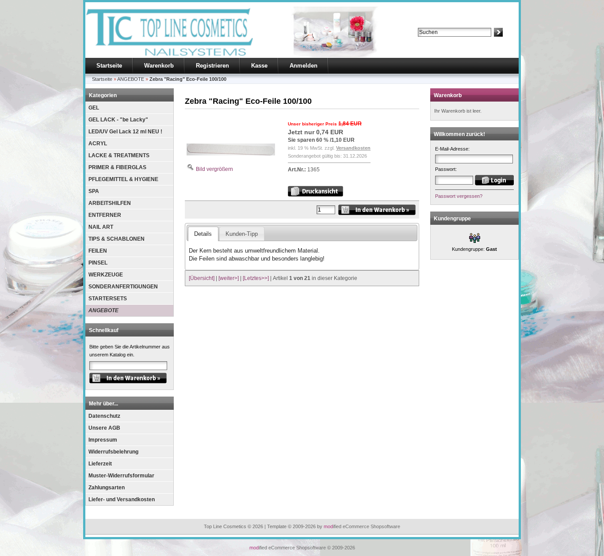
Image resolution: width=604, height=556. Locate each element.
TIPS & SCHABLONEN (116, 239)
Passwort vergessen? (458, 196)
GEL (93, 108)
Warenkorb (159, 65)
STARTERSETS (107, 298)
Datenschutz (104, 416)
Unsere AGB (104, 428)
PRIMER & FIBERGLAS (117, 167)
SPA (93, 191)
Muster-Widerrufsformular (121, 476)
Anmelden (303, 65)
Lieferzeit (100, 464)
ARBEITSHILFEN (109, 203)
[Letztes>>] (256, 278)
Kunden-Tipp (242, 234)
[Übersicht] (201, 278)
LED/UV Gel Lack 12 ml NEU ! (125, 132)
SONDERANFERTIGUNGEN (123, 287)
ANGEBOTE (103, 310)
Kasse (259, 65)
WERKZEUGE (105, 275)
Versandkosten (353, 148)
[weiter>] (228, 278)
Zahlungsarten (106, 487)
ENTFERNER (104, 215)
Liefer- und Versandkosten (121, 499)
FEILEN (97, 251)
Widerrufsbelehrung (113, 452)
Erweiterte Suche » (438, 40)
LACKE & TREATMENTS (118, 155)
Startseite (109, 65)
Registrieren (212, 65)
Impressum (102, 440)
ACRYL (97, 143)
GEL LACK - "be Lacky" (118, 120)
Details (203, 234)
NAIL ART (100, 227)
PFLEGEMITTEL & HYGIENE (123, 179)
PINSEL (97, 263)
